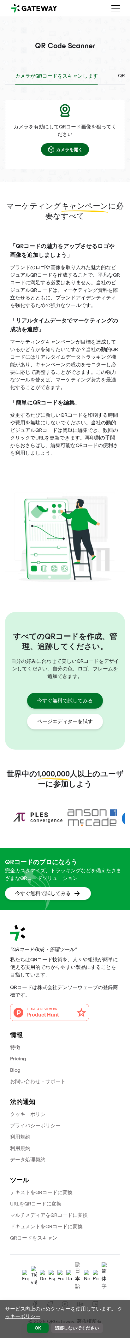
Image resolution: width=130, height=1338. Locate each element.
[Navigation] (116, 8)
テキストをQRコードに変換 (41, 1192)
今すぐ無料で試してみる (65, 700)
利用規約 (20, 1137)
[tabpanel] (65, 134)
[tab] (56, 75)
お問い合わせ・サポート (38, 1081)
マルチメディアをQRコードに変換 (49, 1215)
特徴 (15, 1047)
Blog (15, 1070)
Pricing (18, 1058)
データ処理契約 (27, 1159)
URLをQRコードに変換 (36, 1203)
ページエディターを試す (65, 721)
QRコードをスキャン (33, 1238)
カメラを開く (69, 149)
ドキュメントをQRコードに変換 (46, 1226)
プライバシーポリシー (35, 1125)
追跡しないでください (77, 1327)
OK (38, 1327)
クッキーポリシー (30, 1114)
